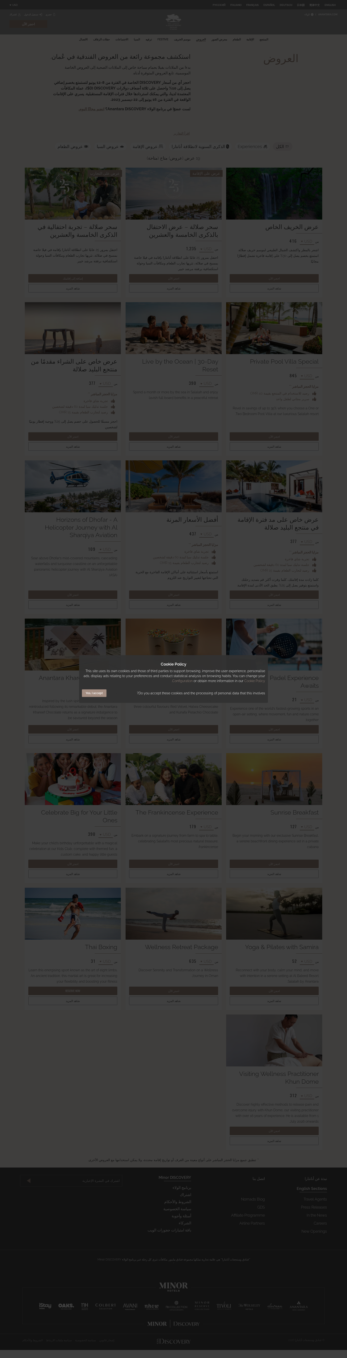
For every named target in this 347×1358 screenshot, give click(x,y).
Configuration (182, 681)
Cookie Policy (254, 681)
